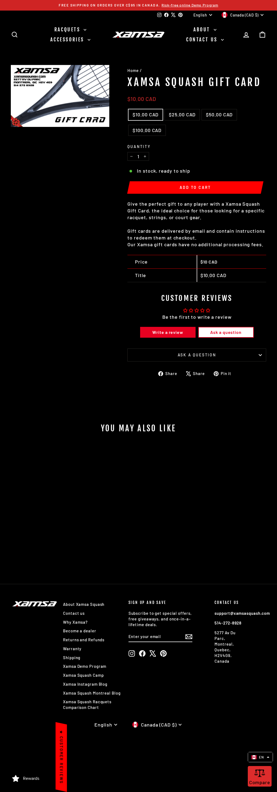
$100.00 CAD (147, 130)
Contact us (203, 39)
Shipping (71, 657)
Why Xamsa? (75, 622)
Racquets (68, 29)
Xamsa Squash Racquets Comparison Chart (87, 704)
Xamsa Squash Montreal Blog (91, 693)
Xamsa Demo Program (84, 666)
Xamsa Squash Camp (83, 675)
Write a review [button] (167, 332)
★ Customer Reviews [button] (61, 757)
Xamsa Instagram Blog (85, 684)
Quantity (138, 146)
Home (133, 70)
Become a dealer (79, 630)
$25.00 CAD (182, 114)
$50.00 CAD (219, 114)
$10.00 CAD (146, 114)
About (202, 29)
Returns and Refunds (83, 639)
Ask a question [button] (226, 332)
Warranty (72, 648)
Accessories (68, 39)
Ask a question (197, 355)
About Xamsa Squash (83, 604)
